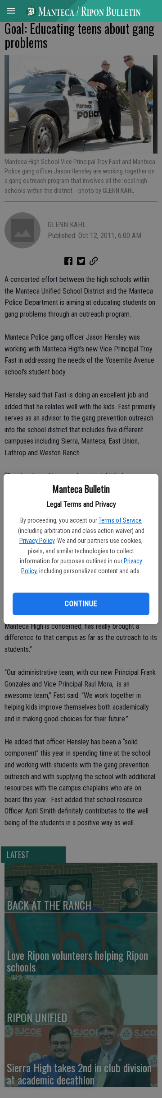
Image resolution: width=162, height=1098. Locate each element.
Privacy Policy (36, 540)
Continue (81, 603)
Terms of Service (120, 520)
